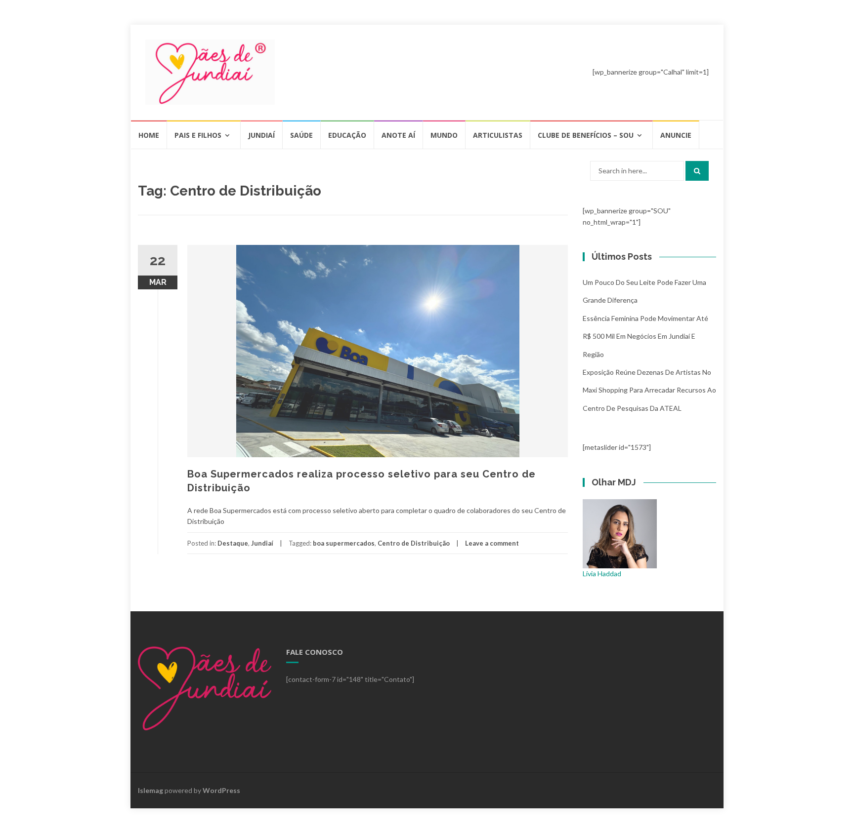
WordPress (221, 790)
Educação (347, 135)
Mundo (444, 135)
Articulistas (497, 135)
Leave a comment (492, 543)
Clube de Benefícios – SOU (586, 135)
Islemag (150, 790)
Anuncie (675, 135)
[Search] (697, 171)
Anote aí (398, 135)
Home (148, 135)
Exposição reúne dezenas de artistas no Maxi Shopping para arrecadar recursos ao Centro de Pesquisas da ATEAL (649, 390)
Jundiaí (261, 135)
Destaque (232, 543)
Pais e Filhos (197, 135)
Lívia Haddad (602, 573)
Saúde (301, 135)
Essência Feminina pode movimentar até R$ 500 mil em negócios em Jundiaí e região (645, 336)
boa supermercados (344, 543)
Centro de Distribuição (414, 543)
